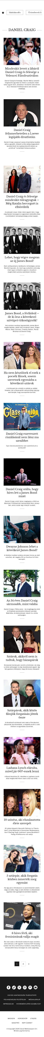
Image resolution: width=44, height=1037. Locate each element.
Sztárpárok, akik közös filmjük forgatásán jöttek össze (22, 714)
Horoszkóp (22, 1018)
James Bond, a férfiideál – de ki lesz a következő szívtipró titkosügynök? (22, 317)
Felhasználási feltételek (15, 999)
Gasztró (15, 1023)
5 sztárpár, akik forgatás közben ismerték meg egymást (22, 879)
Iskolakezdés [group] (15, 12)
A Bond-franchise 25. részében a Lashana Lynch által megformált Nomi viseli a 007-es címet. (22, 777)
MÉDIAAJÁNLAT (34, 999)
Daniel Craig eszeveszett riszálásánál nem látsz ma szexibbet (22, 437)
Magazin (11, 1018)
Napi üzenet (27, 1023)
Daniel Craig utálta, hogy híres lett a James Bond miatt (22, 493)
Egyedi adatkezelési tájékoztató (22, 995)
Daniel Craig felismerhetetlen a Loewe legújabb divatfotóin (22, 133)
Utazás (33, 1018)
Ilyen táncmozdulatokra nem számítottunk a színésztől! (22, 447)
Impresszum (8, 1004)
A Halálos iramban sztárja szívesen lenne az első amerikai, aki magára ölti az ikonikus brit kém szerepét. (22, 557)
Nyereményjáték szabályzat (28, 1004)
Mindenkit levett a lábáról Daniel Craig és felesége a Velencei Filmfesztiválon (22, 72)
